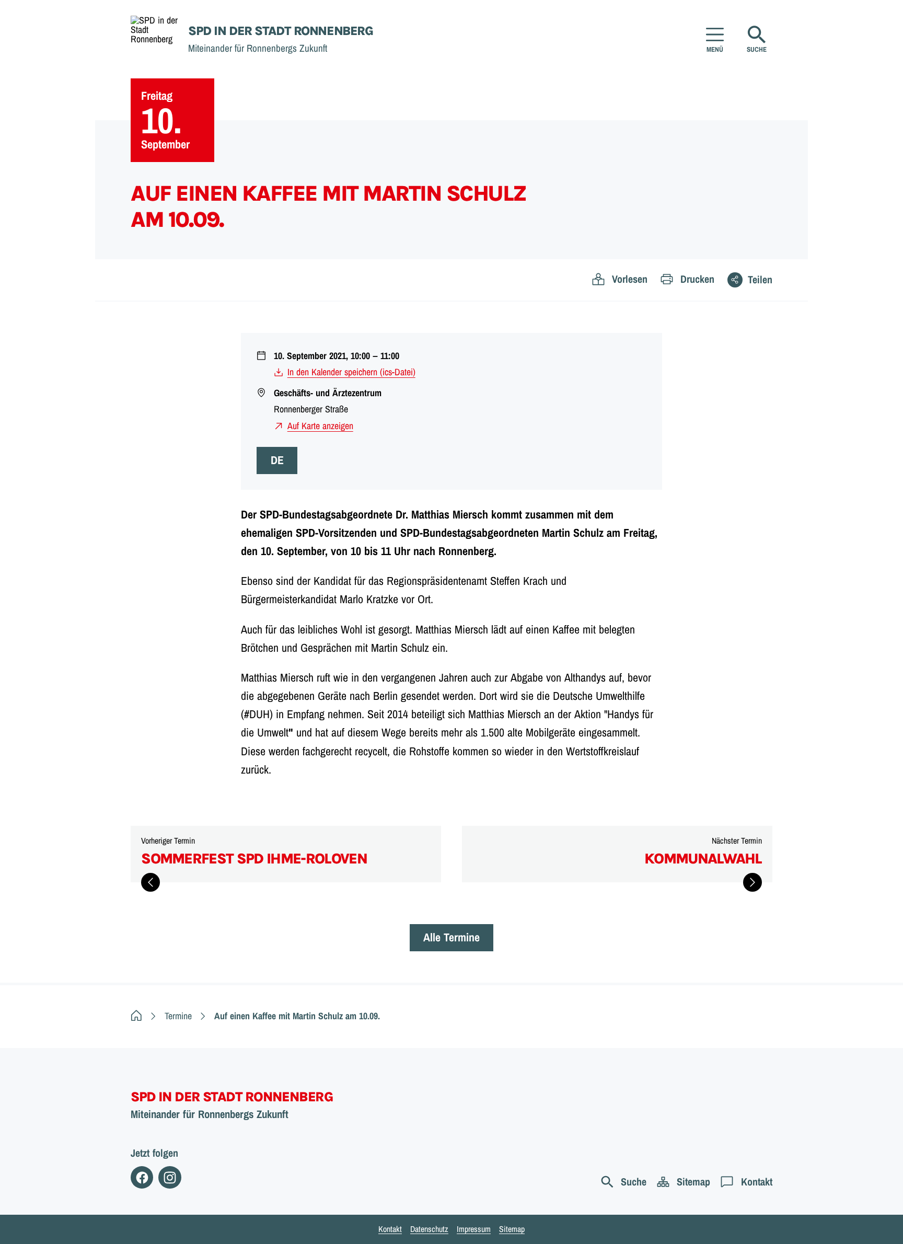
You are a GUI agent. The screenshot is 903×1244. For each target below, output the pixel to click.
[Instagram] (169, 1177)
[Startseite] (136, 1015)
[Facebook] (142, 1177)
